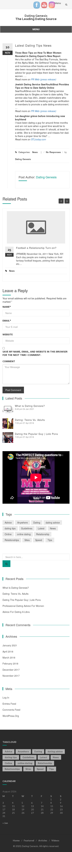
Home (16, 840)
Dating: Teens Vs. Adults (30, 420)
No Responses (53, 152)
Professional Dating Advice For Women (23, 606)
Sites (27, 540)
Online (8, 534)
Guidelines (26, 528)
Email (7, 320)
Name (7, 306)
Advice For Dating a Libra (16, 612)
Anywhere (22, 522)
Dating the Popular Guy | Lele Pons (36, 434)
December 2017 (11, 669)
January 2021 (10, 645)
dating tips (10, 528)
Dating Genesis (36, 16)
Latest (41, 528)
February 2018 (10, 663)
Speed (38, 540)
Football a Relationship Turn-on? (36, 248)
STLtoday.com (38, 139)
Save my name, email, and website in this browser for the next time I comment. (35, 353)
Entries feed (9, 703)
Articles (42, 840)
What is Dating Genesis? (30, 406)
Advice (8, 522)
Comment (9, 361)
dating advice (53, 522)
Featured (29, 840)
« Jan (5, 823)
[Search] (6, 563)
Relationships (12, 540)
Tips (50, 540)
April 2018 (8, 651)
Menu (36, 29)
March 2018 (9, 657)
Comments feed (11, 709)
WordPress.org (11, 716)
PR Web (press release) (43, 79)
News (35, 152)
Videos (55, 840)
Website (8, 334)
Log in (6, 697)
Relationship (42, 534)
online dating (24, 534)
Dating (36, 522)
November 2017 (11, 675)
